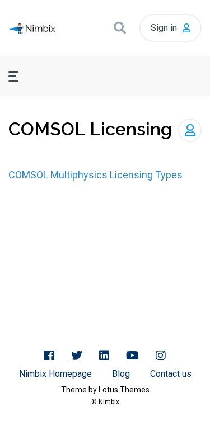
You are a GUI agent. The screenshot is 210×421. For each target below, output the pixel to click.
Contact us (171, 373)
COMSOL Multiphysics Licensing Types (95, 175)
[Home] (31, 28)
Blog (121, 373)
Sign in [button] (164, 27)
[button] (120, 28)
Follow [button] (190, 130)
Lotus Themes (124, 389)
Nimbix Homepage (55, 373)
